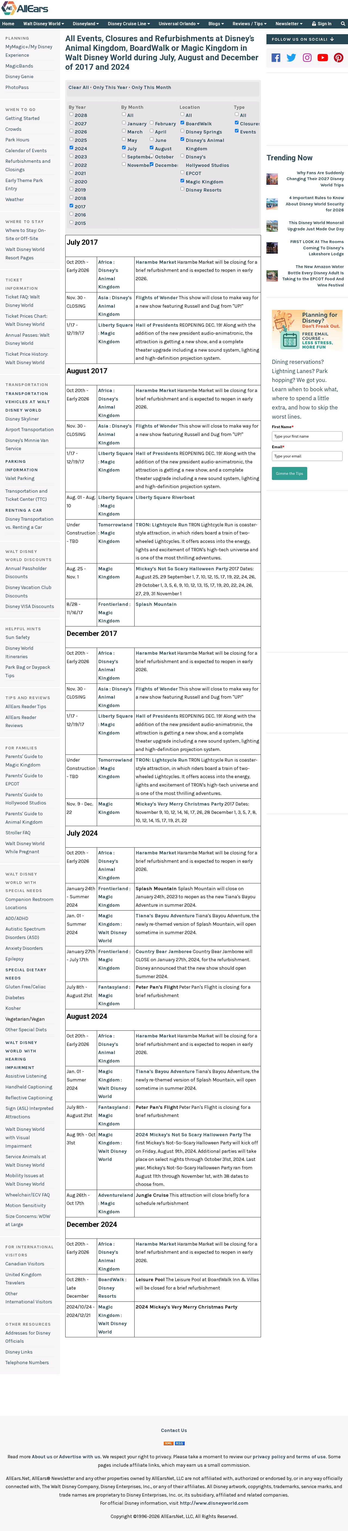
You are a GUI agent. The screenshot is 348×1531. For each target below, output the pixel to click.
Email (278, 446)
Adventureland (115, 1195)
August (163, 149)
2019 (80, 190)
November (137, 165)
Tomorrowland (115, 525)
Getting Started (22, 118)
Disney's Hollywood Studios (207, 161)
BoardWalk (199, 124)
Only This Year (110, 87)
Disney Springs (204, 132)
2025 (81, 140)
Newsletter (288, 23)
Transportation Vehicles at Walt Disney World (27, 402)
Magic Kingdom (204, 182)
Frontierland (113, 604)
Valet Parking (20, 478)
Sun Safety (17, 637)
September (137, 157)
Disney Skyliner (22, 419)
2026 (81, 132)
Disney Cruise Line (127, 23)
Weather (14, 199)
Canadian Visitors (24, 1264)
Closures (250, 124)
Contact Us (174, 1430)
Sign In (324, 23)
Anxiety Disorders (24, 948)
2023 (81, 157)
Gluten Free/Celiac (25, 987)
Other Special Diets (26, 1030)
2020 (81, 182)
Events (248, 132)
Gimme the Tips (289, 473)
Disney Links (19, 1352)
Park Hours (17, 140)
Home (8, 23)
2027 (81, 124)
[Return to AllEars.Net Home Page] (41, 15)
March (135, 132)
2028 (81, 115)
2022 (81, 165)
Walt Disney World (42, 23)
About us (42, 1457)
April (160, 132)
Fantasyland (113, 987)
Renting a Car (23, 510)
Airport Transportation (29, 429)
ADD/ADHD (16, 918)
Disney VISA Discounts (29, 606)
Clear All (79, 87)
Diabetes (14, 998)
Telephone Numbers (27, 1363)
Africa (105, 262)
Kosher (13, 1008)
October (164, 157)
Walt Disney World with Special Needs (23, 882)
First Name (283, 426)
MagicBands (19, 66)
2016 (80, 215)
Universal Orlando (178, 23)
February (165, 124)
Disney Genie (19, 76)
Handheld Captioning (28, 1087)
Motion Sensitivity (25, 1205)
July (132, 149)
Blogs (215, 23)
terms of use (311, 1457)
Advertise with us (79, 1457)
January (137, 124)
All (130, 115)
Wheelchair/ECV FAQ (27, 1195)
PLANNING (17, 38)
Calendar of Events (26, 151)
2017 (80, 207)
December (165, 165)
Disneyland (84, 23)
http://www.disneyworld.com (214, 1503)
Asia (103, 298)
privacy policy (269, 1457)
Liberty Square (115, 325)
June (160, 140)
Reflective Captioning (29, 1098)
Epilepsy (14, 959)
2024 (81, 149)
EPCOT (193, 173)
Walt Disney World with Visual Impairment (25, 1137)
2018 (80, 198)
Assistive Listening (26, 1076)
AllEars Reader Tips (25, 706)
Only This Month (151, 87)
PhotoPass (17, 87)
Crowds (13, 129)
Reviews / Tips (248, 23)
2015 (80, 223)
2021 (80, 173)
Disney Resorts (204, 190)
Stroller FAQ (17, 833)
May (132, 140)
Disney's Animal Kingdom (205, 144)
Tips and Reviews (28, 697)
